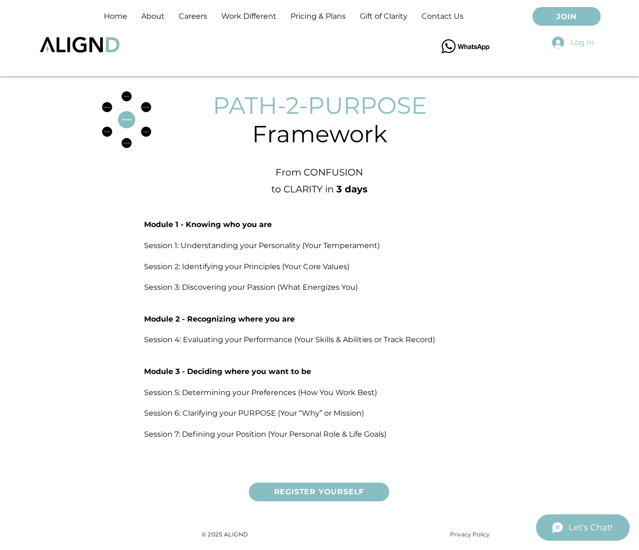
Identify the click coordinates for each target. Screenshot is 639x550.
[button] (318, 16)
